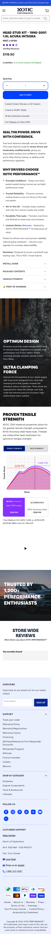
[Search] (45, 18)
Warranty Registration (15, 729)
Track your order (11, 720)
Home (7, 902)
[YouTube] (39, 811)
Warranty (27, 225)
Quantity (7, 78)
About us (18, 902)
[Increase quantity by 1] (44, 85)
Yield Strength (36, 448)
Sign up (40, 702)
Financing (8, 737)
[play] (25, 548)
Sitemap (32, 906)
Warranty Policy (11, 724)
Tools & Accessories (13, 790)
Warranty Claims (12, 733)
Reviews (30, 902)
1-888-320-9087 (14, 871)
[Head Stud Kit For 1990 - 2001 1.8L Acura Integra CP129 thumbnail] (18, 32)
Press (41, 902)
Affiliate (7, 753)
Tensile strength (14, 448)
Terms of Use (18, 906)
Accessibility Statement (25, 912)
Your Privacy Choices (15, 909)
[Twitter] (33, 811)
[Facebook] (5, 811)
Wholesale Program (13, 749)
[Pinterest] (19, 811)
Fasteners (8, 781)
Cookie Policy (36, 909)
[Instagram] (12, 811)
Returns (7, 766)
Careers (7, 762)
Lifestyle (7, 794)
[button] (10, 45)
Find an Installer (11, 758)
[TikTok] (26, 811)
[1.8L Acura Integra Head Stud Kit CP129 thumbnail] (8, 32)
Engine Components (14, 786)
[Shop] (5, 818)
